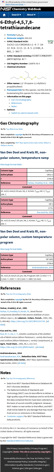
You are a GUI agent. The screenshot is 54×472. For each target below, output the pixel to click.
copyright (19, 134)
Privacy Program (39, 448)
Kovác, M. (25, 311)
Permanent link (14, 89)
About (30, 14)
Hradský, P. (15, 311)
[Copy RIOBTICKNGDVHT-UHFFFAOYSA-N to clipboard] (25, 60)
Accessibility (24, 448)
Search (15, 14)
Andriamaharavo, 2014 (42, 267)
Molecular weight (15, 38)
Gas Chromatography (21, 99)
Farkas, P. (4, 311)
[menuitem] (4, 14)
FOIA (47, 458)
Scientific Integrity (37, 461)
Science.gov (17, 468)
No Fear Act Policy (35, 458)
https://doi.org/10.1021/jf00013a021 (17, 347)
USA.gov (28, 468)
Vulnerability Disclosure (15, 458)
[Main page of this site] (4, 14)
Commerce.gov (41, 464)
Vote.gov (38, 468)
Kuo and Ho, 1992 (45, 212)
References (16, 103)
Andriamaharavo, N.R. (10, 356)
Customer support (15, 416)
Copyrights (7, 451)
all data (39, 347)
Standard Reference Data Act (19, 440)
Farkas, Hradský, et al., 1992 (40, 182)
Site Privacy (12, 448)
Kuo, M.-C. (5, 333)
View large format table (11, 164)
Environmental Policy (17, 461)
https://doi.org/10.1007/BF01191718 (28, 321)
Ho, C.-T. (14, 333)
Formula (11, 34)
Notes (14, 106)
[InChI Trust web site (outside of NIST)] (50, 43)
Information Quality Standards (19, 464)
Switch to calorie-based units (24, 113)
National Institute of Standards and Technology (6, 9)
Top (7, 129)
